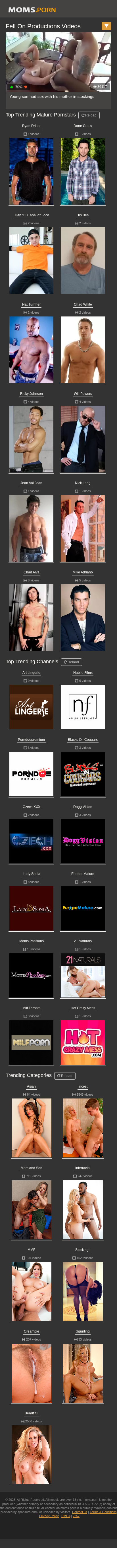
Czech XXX (31, 807)
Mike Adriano (83, 572)
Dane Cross (83, 126)
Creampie (31, 1331)
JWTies (83, 215)
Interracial (83, 1168)
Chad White (83, 304)
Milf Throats (31, 1008)
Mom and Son (31, 1168)
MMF (31, 1250)
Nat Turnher (31, 304)
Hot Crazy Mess (83, 1008)
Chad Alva (31, 572)
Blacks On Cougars (83, 740)
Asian (31, 1086)
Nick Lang (83, 483)
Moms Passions (31, 941)
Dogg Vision (82, 807)
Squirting (83, 1331)
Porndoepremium (31, 740)
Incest (82, 1086)
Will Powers (83, 394)
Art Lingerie (31, 673)
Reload (90, 115)
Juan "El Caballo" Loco (31, 215)
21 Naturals (83, 941)
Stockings (82, 1250)
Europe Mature (82, 874)
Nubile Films (83, 673)
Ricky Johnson (31, 394)
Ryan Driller (31, 126)
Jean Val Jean (31, 483)
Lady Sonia (31, 874)
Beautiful (31, 1413)
